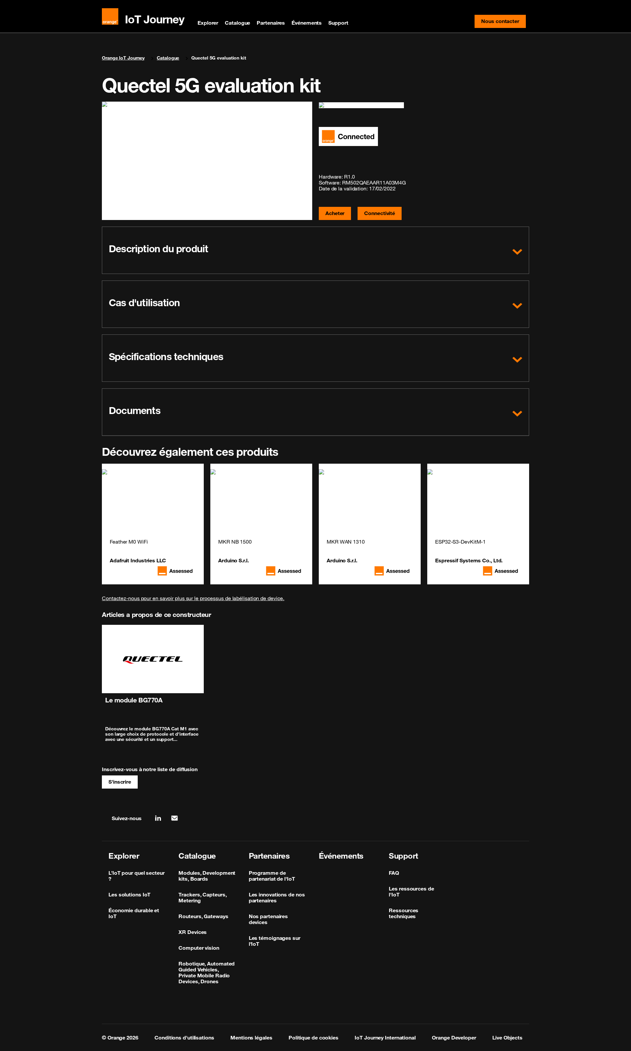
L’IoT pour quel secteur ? (136, 875)
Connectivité (379, 213)
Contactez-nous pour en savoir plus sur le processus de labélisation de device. (193, 598)
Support (338, 22)
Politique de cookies (314, 1037)
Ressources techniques (403, 913)
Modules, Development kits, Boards (206, 875)
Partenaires (271, 22)
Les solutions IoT (129, 894)
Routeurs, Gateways (203, 916)
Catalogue (237, 22)
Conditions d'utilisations (184, 1037)
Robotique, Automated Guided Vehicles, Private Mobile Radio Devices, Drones (206, 972)
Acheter (334, 213)
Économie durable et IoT (133, 913)
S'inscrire (119, 781)
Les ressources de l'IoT (411, 891)
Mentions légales (251, 1037)
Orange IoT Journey (123, 58)
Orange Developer (454, 1037)
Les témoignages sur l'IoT (274, 941)
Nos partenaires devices (268, 919)
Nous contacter (503, 23)
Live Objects (507, 1037)
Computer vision (198, 947)
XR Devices (192, 932)
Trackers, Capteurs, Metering (202, 897)
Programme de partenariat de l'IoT (272, 875)
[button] (315, 250)
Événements (307, 22)
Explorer (208, 22)
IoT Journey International (385, 1037)
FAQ (394, 872)
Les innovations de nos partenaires (277, 897)
